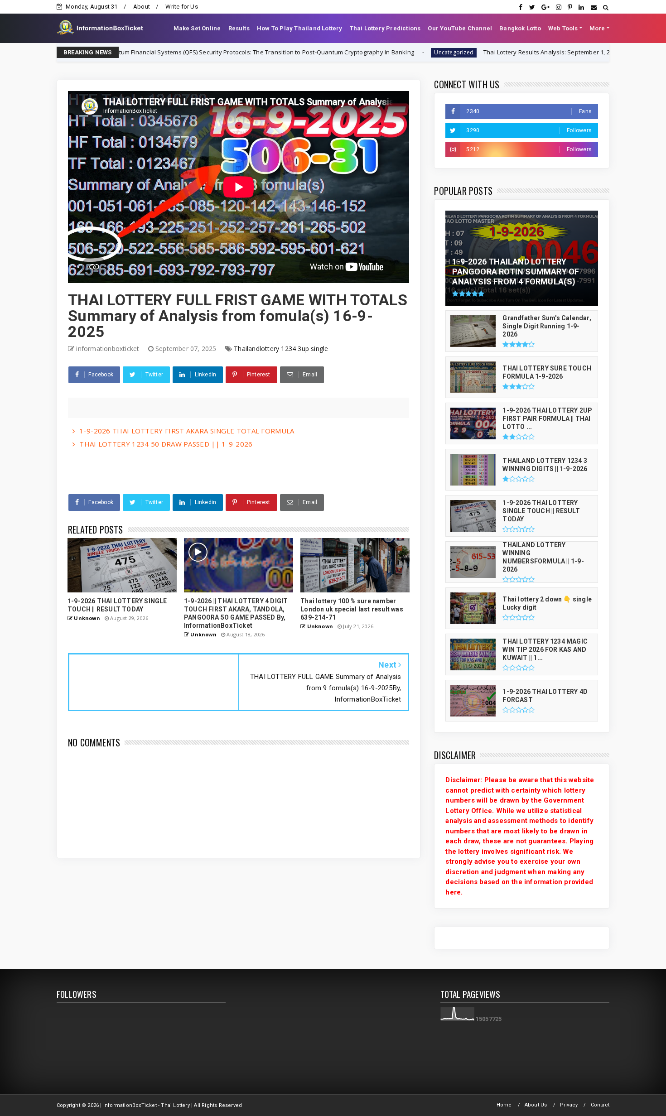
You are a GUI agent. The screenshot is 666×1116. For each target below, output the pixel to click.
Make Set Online (197, 28)
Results (239, 28)
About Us (536, 1104)
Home (504, 1104)
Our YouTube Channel (460, 28)
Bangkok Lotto (520, 28)
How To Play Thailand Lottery (300, 28)
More (597, 28)
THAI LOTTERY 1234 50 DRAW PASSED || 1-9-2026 (165, 443)
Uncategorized (402, 52)
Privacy (569, 1104)
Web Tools (563, 28)
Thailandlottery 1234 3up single (281, 348)
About (141, 6)
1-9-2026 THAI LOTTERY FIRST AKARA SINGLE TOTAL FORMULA (186, 430)
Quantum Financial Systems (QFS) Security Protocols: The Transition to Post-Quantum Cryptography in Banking (207, 52)
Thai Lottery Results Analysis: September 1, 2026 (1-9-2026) (514, 52)
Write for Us (181, 6)
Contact (600, 1104)
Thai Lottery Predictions (385, 28)
